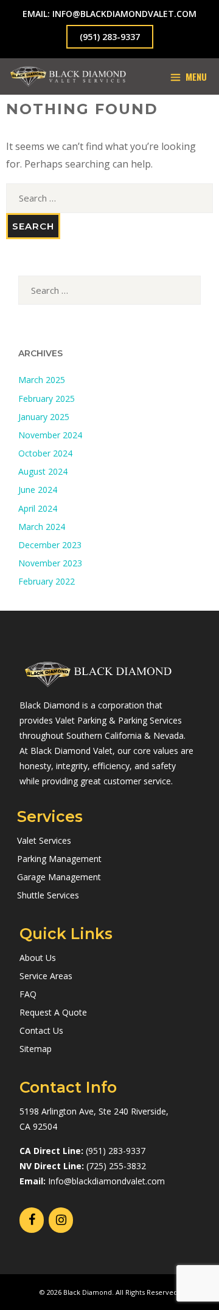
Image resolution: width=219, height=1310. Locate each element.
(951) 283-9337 (110, 36)
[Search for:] (109, 198)
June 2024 (37, 489)
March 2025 (41, 379)
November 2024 (50, 435)
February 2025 (46, 398)
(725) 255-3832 (116, 1166)
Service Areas (45, 976)
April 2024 (37, 508)
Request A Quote (53, 1012)
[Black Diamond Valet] (68, 76)
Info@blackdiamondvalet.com (106, 1181)
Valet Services (44, 840)
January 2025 (43, 417)
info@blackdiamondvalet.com (124, 13)
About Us (37, 957)
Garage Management (59, 877)
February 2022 (46, 581)
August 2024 (43, 471)
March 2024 (41, 526)
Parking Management (59, 858)
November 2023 (50, 563)
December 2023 (50, 545)
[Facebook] (31, 1220)
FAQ (27, 994)
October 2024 (45, 453)
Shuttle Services (48, 895)
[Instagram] (61, 1220)
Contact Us (41, 1030)
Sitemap (35, 1048)
